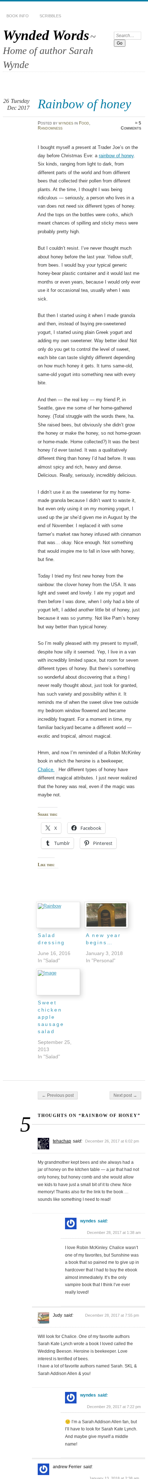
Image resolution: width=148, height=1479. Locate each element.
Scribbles (50, 16)
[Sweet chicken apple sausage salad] (58, 982)
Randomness (50, 128)
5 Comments (131, 126)
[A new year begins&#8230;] (106, 915)
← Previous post (58, 1095)
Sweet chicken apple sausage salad (51, 1017)
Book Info (17, 16)
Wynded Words (46, 35)
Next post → (125, 1095)
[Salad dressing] (58, 915)
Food (84, 123)
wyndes (66, 123)
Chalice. (46, 769)
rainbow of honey (116, 155)
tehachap (62, 1141)
